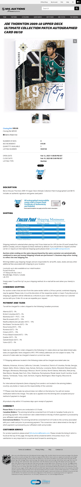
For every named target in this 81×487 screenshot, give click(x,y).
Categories (25, 17)
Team (4, 17)
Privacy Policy (39, 449)
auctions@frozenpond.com (60, 249)
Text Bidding (74, 17)
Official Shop (44, 2)
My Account (54, 2)
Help (67, 2)
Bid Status (61, 17)
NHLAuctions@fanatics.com (39, 433)
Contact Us (59, 449)
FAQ (62, 2)
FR (72, 2)
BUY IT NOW (50, 17)
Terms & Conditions (24, 449)
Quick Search (38, 17)
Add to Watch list (11, 135)
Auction (43, 161)
